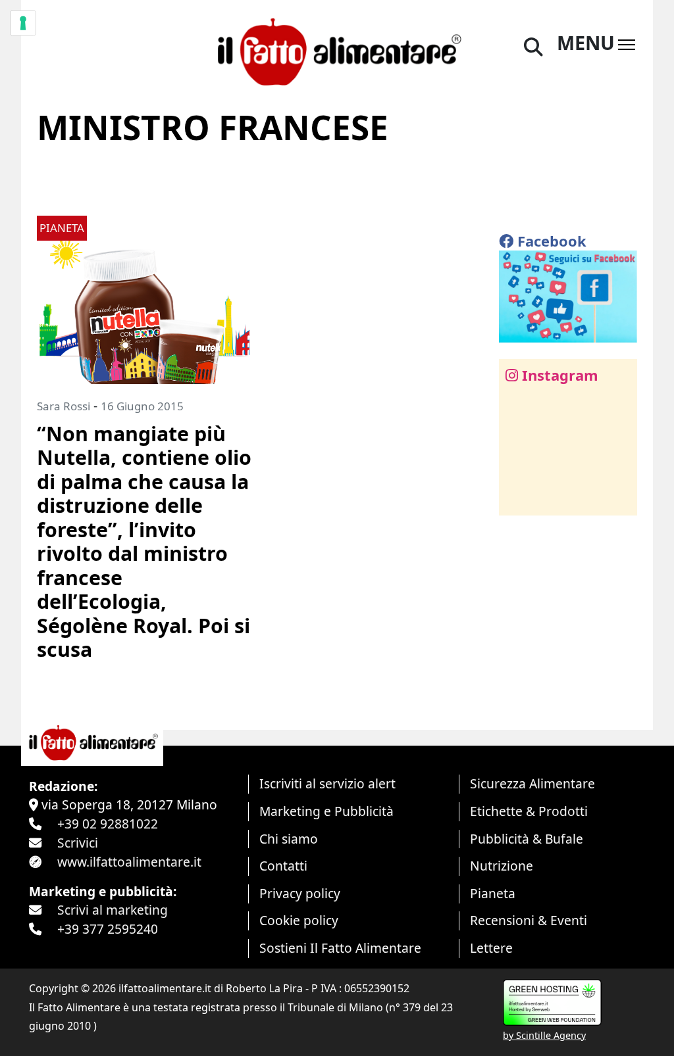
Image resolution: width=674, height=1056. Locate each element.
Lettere (491, 948)
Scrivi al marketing (112, 910)
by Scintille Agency (544, 1035)
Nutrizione (501, 866)
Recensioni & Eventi (528, 920)
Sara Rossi (63, 406)
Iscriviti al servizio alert (327, 783)
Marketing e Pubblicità (326, 811)
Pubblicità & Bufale (526, 839)
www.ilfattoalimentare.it (129, 862)
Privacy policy (299, 893)
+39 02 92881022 (107, 823)
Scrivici (77, 843)
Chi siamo (288, 839)
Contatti (283, 866)
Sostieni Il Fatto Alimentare (340, 948)
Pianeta (492, 893)
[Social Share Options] (518, 498)
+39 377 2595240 (107, 929)
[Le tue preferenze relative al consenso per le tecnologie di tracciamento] (23, 23)
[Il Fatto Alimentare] (337, 50)
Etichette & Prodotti (529, 811)
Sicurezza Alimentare (532, 783)
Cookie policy (298, 920)
